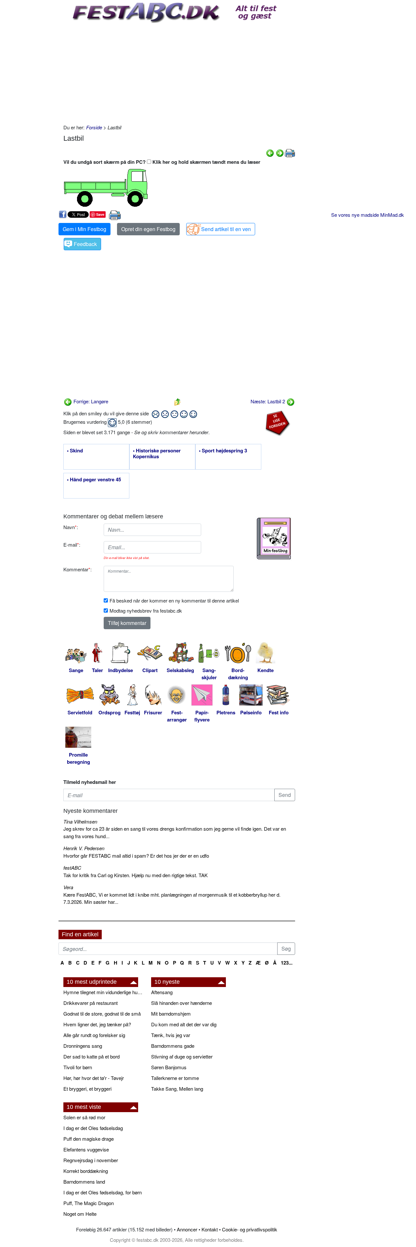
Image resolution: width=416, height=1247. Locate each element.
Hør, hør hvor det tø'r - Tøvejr (93, 1077)
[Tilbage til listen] (177, 401)
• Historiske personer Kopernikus (157, 454)
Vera (68, 887)
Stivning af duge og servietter (182, 1056)
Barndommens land (84, 1181)
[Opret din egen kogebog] (274, 538)
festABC (72, 867)
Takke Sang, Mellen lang (177, 1088)
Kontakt (210, 1229)
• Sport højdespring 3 (223, 451)
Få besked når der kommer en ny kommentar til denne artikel (174, 600)
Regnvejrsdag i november (90, 1160)
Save (100, 214)
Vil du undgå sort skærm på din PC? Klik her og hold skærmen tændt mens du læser (161, 161)
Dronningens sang (82, 1045)
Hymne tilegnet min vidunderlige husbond (104, 992)
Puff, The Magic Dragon (88, 1203)
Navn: (70, 527)
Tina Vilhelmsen (80, 821)
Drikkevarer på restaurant (90, 1002)
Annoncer (187, 1229)
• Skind (75, 451)
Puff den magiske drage (88, 1138)
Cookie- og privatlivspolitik (249, 1229)
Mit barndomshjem (171, 1013)
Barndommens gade (172, 1045)
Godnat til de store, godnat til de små (102, 1013)
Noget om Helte (80, 1213)
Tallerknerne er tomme (175, 1077)
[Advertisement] (179, 71)
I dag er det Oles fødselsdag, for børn (102, 1192)
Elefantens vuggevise (86, 1149)
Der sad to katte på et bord (91, 1056)
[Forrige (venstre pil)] (270, 152)
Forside (94, 127)
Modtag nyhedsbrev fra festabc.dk (146, 610)
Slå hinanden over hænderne (181, 1002)
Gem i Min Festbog (84, 229)
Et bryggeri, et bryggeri (87, 1088)
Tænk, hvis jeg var (170, 1035)
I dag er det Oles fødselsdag (93, 1127)
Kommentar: (77, 569)
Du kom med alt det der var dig (183, 1024)
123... (286, 962)
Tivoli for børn (77, 1067)
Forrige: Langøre (90, 401)
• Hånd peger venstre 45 (94, 479)
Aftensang (162, 992)
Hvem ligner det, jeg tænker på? (97, 1024)
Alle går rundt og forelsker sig (94, 1035)
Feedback (85, 244)
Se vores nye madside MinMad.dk (367, 214)
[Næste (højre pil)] (280, 152)
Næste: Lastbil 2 (268, 401)
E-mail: (71, 544)
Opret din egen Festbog (148, 229)
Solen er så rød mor (84, 1117)
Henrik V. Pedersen (83, 848)
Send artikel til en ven (226, 229)
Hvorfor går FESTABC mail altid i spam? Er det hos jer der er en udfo (136, 855)
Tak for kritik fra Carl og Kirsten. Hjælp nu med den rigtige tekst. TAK (135, 875)
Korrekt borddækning (85, 1170)
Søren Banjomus (169, 1067)
